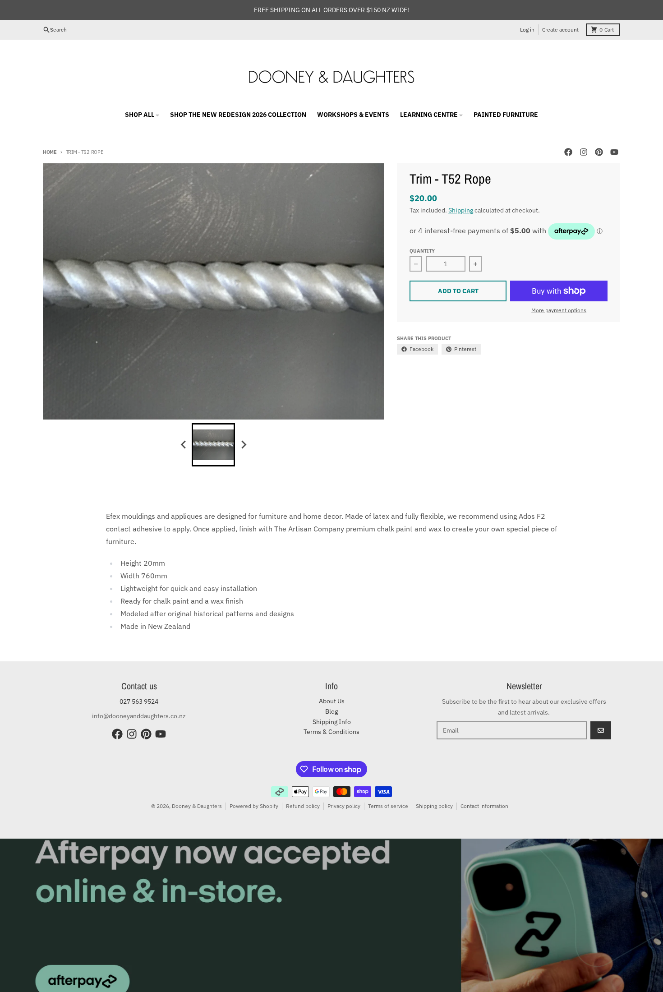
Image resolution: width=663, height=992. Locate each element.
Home (50, 152)
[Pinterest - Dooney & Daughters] (599, 152)
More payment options (558, 310)
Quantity (422, 251)
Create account (560, 29)
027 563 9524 (139, 701)
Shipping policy (434, 806)
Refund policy (303, 806)
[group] (213, 444)
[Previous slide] (183, 445)
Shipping (460, 210)
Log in (527, 29)
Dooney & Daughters (197, 806)
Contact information (484, 806)
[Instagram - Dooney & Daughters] (583, 152)
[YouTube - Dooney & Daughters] (614, 152)
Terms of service (388, 806)
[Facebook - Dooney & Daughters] (568, 152)
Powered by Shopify (254, 806)
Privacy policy (343, 806)
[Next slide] (243, 445)
